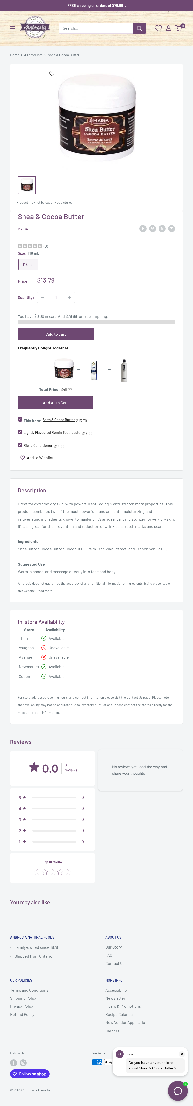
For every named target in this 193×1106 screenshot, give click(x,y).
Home (14, 55)
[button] (52, 797)
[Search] (139, 28)
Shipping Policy (23, 998)
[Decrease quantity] (42, 297)
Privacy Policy (22, 1006)
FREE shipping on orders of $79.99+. (96, 5)
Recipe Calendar (119, 1014)
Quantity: (26, 297)
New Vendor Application (126, 1022)
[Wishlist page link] (158, 28)
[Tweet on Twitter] (162, 228)
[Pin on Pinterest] (152, 228)
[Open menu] (12, 28)
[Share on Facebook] (143, 228)
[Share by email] (171, 228)
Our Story (113, 946)
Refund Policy (22, 1014)
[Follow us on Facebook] (13, 1062)
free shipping (95, 316)
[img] (30, 246)
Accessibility (116, 990)
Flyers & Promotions (123, 1006)
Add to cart (56, 334)
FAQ (108, 955)
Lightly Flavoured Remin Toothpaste (52, 432)
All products (33, 55)
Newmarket (29, 666)
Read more (44, 591)
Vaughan (26, 647)
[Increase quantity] (69, 297)
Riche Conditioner (38, 445)
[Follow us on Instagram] (23, 1062)
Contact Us (134, 697)
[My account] (168, 28)
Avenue (25, 657)
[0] (179, 28)
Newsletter (115, 998)
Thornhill (27, 638)
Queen (24, 676)
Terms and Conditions (29, 990)
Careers (112, 1030)
